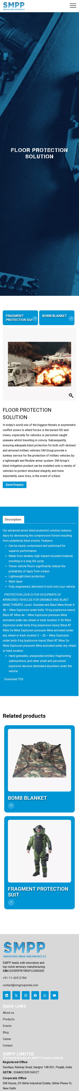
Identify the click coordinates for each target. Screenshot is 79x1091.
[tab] (13, 519)
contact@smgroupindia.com (20, 985)
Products (9, 1019)
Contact (7, 1045)
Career (7, 1039)
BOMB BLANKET (54, 316)
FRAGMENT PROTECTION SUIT (20, 318)
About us (8, 1012)
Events (7, 1026)
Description (13, 519)
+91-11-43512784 (14, 978)
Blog (6, 1032)
